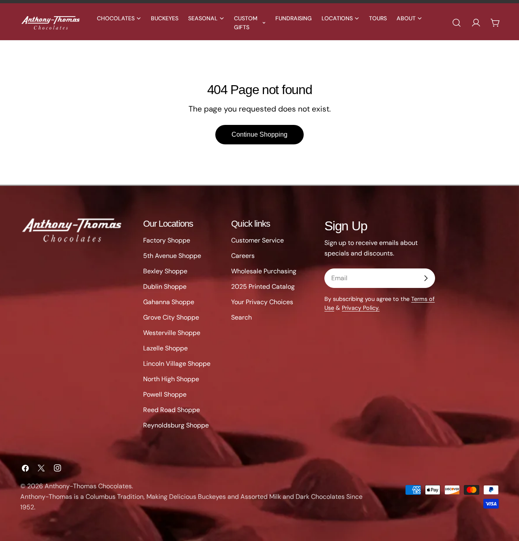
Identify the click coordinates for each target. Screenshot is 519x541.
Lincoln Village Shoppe (176, 363)
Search (241, 317)
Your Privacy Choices (262, 302)
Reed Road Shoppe (171, 410)
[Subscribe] (425, 278)
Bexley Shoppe (165, 271)
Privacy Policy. (361, 307)
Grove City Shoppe (171, 317)
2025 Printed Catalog (263, 286)
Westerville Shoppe (171, 332)
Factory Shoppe (166, 240)
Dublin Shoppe (165, 286)
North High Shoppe (171, 379)
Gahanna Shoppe (168, 302)
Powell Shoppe (165, 394)
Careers (243, 255)
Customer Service (257, 240)
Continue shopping (259, 134)
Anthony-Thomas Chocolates (88, 486)
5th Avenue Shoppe (172, 255)
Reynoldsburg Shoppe (176, 425)
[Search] (456, 23)
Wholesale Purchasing (263, 271)
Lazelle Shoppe (165, 348)
